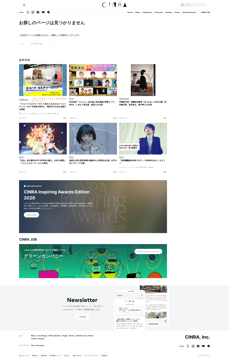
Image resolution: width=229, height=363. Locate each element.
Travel (33, 338)
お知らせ (67, 355)
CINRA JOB (205, 12)
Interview (159, 12)
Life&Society (80, 335)
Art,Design (42, 335)
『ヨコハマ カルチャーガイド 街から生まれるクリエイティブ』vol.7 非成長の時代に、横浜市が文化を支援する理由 (42, 106)
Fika (32, 345)
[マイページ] (24, 4)
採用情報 (44, 355)
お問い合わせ (77, 355)
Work (90, 335)
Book (71, 335)
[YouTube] (43, 12)
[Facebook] (38, 12)
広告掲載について (55, 355)
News (137, 12)
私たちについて (24, 355)
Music (33, 335)
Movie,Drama (54, 335)
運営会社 (35, 355)
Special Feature (189, 12)
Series (177, 12)
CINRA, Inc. (197, 337)
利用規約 (104, 355)
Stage (64, 335)
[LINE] (48, 12)
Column (168, 12)
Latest (130, 12)
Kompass (40, 345)
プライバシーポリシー (91, 355)
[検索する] (182, 5)
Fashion (41, 338)
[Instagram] (33, 12)
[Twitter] (28, 12)
